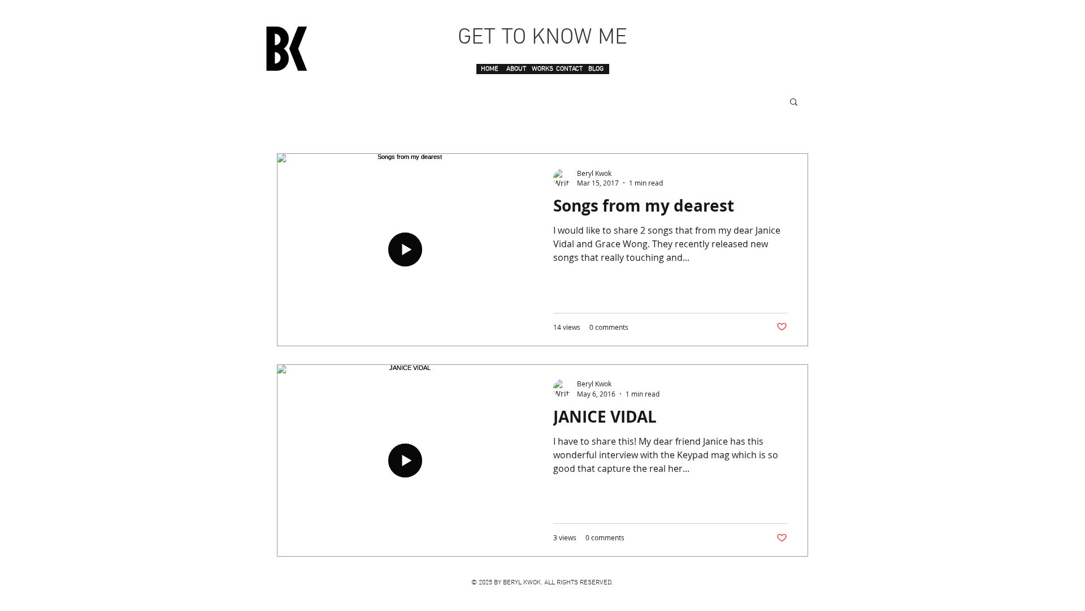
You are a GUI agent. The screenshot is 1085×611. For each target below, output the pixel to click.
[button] (793, 103)
